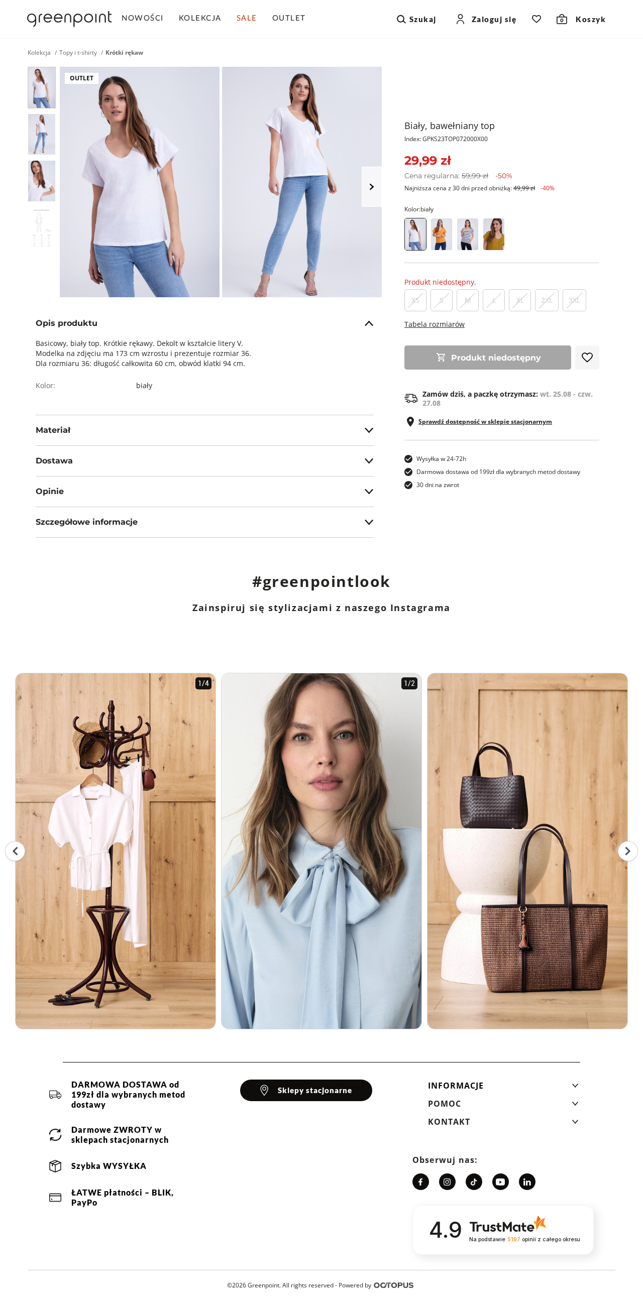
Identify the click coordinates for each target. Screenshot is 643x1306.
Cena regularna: (458, 175)
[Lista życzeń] (536, 19)
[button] (503, 1089)
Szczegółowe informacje (87, 522)
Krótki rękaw (124, 53)
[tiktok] (474, 1181)
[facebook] (420, 1181)
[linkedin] (527, 1181)
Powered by (355, 1285)
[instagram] (447, 1181)
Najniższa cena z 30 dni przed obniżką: (479, 188)
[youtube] (500, 1181)
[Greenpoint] (69, 19)
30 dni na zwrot (437, 485)
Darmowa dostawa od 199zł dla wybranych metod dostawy (498, 471)
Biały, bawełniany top (449, 126)
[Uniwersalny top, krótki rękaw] (494, 234)
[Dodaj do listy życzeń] (587, 357)
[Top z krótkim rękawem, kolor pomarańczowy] (442, 234)
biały (144, 385)
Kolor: (419, 209)
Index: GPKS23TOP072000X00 (446, 139)
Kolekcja (39, 53)
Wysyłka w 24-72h (441, 458)
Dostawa (54, 460)
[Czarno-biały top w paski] (468, 234)
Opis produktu (66, 323)
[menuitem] (146, 19)
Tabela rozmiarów (434, 324)
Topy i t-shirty (78, 53)
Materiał (53, 430)
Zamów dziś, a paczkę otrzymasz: (507, 399)
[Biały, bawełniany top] (42, 87)
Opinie (50, 491)
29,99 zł (427, 160)
